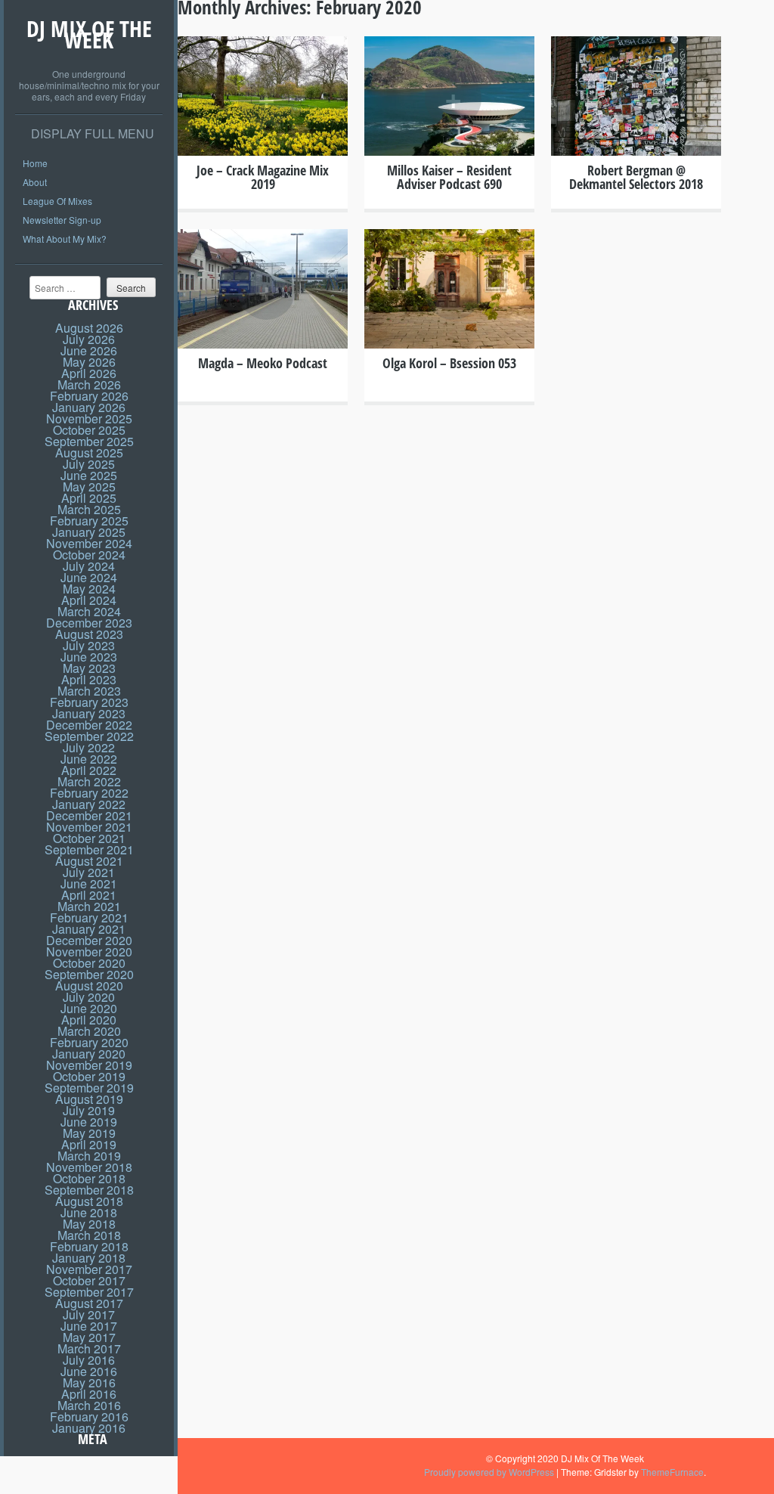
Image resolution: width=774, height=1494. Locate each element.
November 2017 (89, 1269)
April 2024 (88, 600)
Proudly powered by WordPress (489, 1471)
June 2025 (88, 475)
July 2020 (89, 997)
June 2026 (88, 350)
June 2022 (88, 758)
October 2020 (89, 963)
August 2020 (89, 985)
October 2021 (89, 838)
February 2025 (89, 520)
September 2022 (89, 736)
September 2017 (89, 1291)
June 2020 (88, 1008)
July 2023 (89, 645)
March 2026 (89, 384)
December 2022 (89, 724)
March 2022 (89, 781)
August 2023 (89, 634)
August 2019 (89, 1099)
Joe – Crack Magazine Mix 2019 (263, 177)
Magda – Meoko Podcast (262, 363)
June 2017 (88, 1325)
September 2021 (89, 849)
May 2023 (89, 668)
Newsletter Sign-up (62, 219)
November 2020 (89, 951)
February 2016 (89, 1416)
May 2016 (89, 1382)
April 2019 (88, 1144)
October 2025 (89, 430)
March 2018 (89, 1235)
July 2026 (89, 339)
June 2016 (88, 1371)
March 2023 (89, 690)
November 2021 (89, 826)
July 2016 (89, 1359)
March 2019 (89, 1155)
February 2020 (89, 1042)
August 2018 (89, 1201)
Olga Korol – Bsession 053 (449, 363)
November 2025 (89, 418)
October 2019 (89, 1076)
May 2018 (89, 1223)
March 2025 (89, 509)
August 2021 (89, 860)
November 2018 (89, 1167)
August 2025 (89, 452)
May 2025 (89, 486)
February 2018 (89, 1246)
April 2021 (88, 895)
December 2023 (89, 622)
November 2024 (89, 543)
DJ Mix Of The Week (89, 34)
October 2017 (89, 1280)
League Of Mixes (57, 200)
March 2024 (89, 611)
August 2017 (89, 1303)
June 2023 (88, 656)
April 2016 (88, 1394)
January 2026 (88, 407)
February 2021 (89, 917)
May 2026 (89, 361)
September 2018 (89, 1189)
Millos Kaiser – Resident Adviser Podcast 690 (449, 177)
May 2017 (89, 1337)
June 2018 (88, 1212)
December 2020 (89, 940)
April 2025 (88, 498)
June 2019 (88, 1121)
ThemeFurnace (672, 1471)
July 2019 (89, 1110)
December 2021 (89, 815)
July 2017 (89, 1314)
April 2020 (88, 1019)
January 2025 (88, 532)
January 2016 (88, 1428)
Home (35, 163)
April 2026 (88, 373)
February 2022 (89, 792)
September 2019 (89, 1087)
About (35, 181)
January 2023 (88, 713)
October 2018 (89, 1178)
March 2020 (89, 1031)
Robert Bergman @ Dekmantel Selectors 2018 (636, 177)
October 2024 (89, 554)
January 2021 (88, 929)
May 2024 (89, 588)
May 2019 (89, 1133)
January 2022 (88, 804)
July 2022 (89, 747)
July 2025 (89, 464)
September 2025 (89, 441)
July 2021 (89, 872)
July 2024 (89, 566)
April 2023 (88, 679)
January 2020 (88, 1053)
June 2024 (88, 577)
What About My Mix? (65, 238)
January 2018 (88, 1257)
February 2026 (89, 395)
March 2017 (89, 1348)
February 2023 (89, 702)
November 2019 (89, 1065)
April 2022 (88, 770)
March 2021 (89, 906)
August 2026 (89, 327)
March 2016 (89, 1405)
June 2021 (88, 883)
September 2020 (89, 974)
